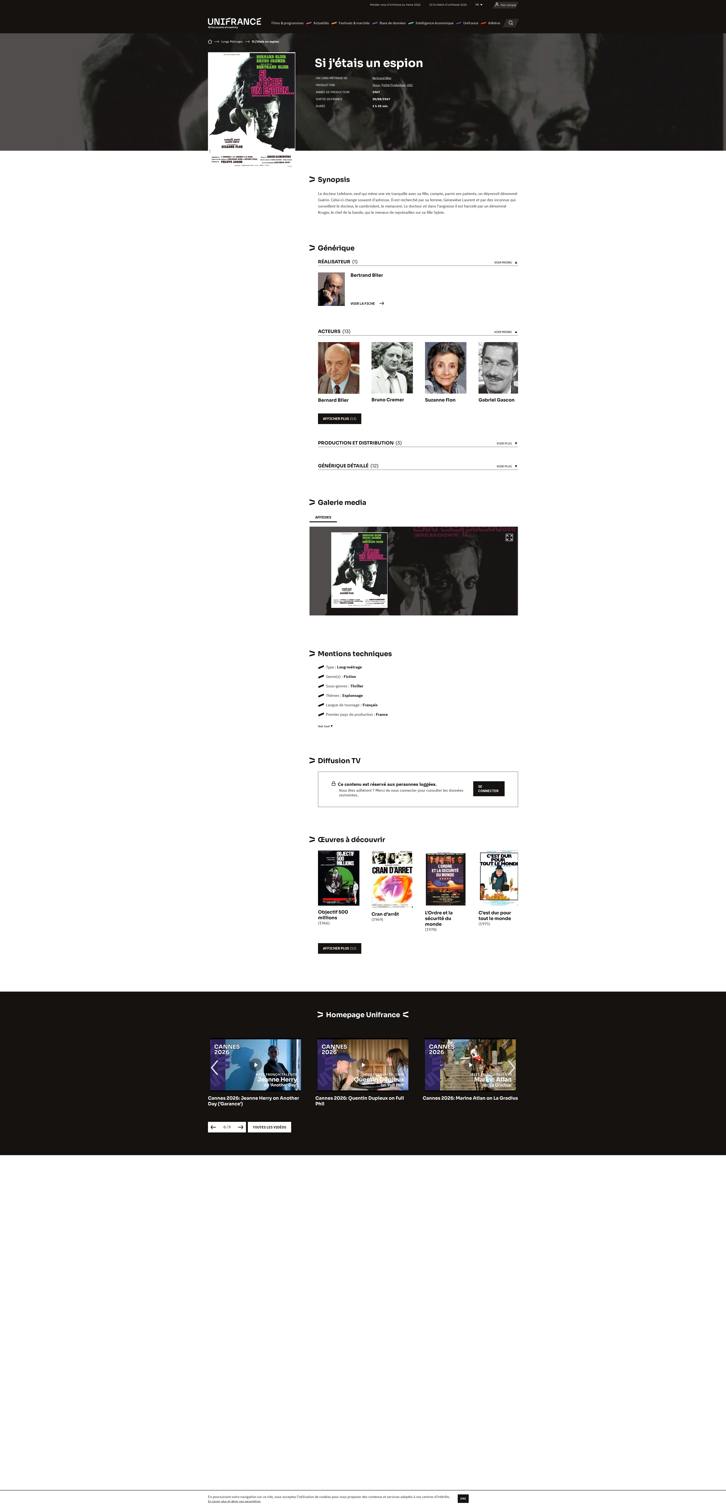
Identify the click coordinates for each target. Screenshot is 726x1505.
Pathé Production (393, 85)
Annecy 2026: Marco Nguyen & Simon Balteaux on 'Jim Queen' (466, 1101)
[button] (509, 538)
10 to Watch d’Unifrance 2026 (448, 4)
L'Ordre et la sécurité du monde (439, 918)
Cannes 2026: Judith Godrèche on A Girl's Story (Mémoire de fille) (357, 1101)
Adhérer (494, 23)
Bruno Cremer (388, 400)
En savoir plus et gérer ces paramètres (234, 1501)
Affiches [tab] (323, 517)
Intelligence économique (435, 23)
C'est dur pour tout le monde (495, 915)
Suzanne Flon (440, 400)
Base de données (393, 23)
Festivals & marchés (354, 23)
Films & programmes (287, 23)
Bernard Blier (333, 400)
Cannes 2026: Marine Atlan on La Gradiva (255, 1098)
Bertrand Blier (382, 78)
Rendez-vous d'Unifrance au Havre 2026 (395, 4)
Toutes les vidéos (269, 1127)
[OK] (463, 1498)
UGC (410, 85)
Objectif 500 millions (333, 915)
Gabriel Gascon (497, 400)
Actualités (321, 23)
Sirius (376, 85)
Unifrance (470, 23)
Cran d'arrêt (385, 914)
